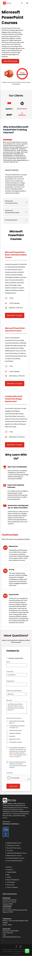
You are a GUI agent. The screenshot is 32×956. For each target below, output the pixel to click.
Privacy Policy (13, 754)
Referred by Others (14, 739)
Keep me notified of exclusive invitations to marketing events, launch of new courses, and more (17, 764)
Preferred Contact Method (14, 690)
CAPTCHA (9, 773)
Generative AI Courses (13, 845)
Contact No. (10, 671)
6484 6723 (10, 932)
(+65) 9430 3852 (13, 931)
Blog (8, 874)
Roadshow (12, 736)
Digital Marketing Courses (14, 843)
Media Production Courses (14, 855)
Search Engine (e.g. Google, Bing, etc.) (16, 722)
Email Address (10, 681)
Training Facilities (11, 872)
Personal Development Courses (15, 858)
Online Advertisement (15, 730)
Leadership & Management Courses (17, 853)
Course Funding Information (14, 860)
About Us (9, 867)
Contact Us (10, 869)
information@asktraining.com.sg (11, 937)
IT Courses (10, 850)
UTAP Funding (11, 882)
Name (8, 662)
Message (9, 700)
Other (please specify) (15, 742)
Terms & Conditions (14, 756)
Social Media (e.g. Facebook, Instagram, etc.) (17, 726)
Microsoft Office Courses (14, 848)
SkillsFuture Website (15, 733)
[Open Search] (22, 3)
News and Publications (13, 879)
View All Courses (10, 61)
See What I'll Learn (14, 315)
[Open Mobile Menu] (27, 3)
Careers (9, 877)
